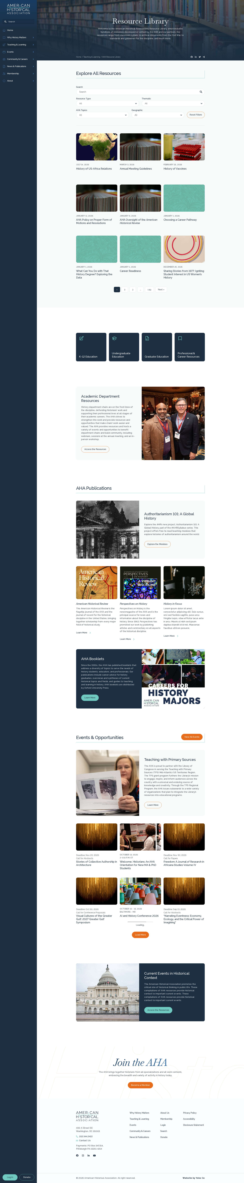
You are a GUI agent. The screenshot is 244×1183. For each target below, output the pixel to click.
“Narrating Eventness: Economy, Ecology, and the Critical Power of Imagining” (184, 919)
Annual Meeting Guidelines (136, 168)
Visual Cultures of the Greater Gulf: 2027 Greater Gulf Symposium (94, 919)
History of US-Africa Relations (94, 168)
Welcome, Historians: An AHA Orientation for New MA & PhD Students (138, 865)
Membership (166, 1173)
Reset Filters (196, 115)
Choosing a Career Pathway (180, 219)
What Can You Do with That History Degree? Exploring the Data (94, 274)
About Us (164, 1167)
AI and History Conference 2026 (139, 915)
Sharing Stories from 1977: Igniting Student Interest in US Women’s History (184, 274)
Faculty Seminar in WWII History (95, 969)
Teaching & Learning (139, 1173)
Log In (10, 1177)
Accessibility (189, 1173)
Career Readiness (130, 270)
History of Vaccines (175, 168)
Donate (26, 1177)
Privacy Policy (189, 1167)
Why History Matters (139, 1167)
